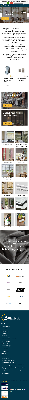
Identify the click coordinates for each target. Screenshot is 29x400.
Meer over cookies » (18, 3)
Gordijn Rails (21, 195)
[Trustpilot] (4, 385)
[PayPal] (11, 391)
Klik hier (5, 18)
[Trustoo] (4, 390)
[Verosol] (20, 304)
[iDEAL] (11, 390)
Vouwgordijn (7, 195)
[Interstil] (20, 283)
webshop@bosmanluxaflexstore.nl (11, 371)
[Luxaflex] (20, 290)
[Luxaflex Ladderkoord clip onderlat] (21, 71)
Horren (8, 211)
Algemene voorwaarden (8, 362)
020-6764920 (5, 373)
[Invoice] (13, 390)
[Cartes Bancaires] (22, 390)
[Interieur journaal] (4, 398)
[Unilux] (8, 304)
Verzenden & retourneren (8, 360)
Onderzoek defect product (8, 338)
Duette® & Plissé (7, 145)
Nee (12, 3)
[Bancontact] (20, 390)
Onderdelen (4, 329)
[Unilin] (20, 297)
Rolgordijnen (21, 162)
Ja (8, 3)
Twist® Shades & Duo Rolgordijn (8, 178)
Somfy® (21, 227)
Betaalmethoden (6, 358)
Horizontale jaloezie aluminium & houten (21, 145)
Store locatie (4, 356)
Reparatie (4, 336)
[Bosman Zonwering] (8, 276)
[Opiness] (4, 395)
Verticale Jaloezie (7, 162)
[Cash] (18, 390)
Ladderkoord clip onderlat (21, 79)
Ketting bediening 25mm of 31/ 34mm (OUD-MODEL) (8, 81)
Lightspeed (4, 381)
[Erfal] (20, 276)
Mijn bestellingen (6, 346)
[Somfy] (8, 297)
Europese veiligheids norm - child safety (12, 365)
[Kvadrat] (8, 290)
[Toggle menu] (26, 5)
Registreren (4, 343)
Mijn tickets (4, 348)
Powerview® (7, 227)
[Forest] (8, 283)
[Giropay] (25, 390)
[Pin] (15, 390)
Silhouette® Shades (21, 178)
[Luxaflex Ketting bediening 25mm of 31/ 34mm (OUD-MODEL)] (7, 71)
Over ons (4, 353)
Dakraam (21, 211)
